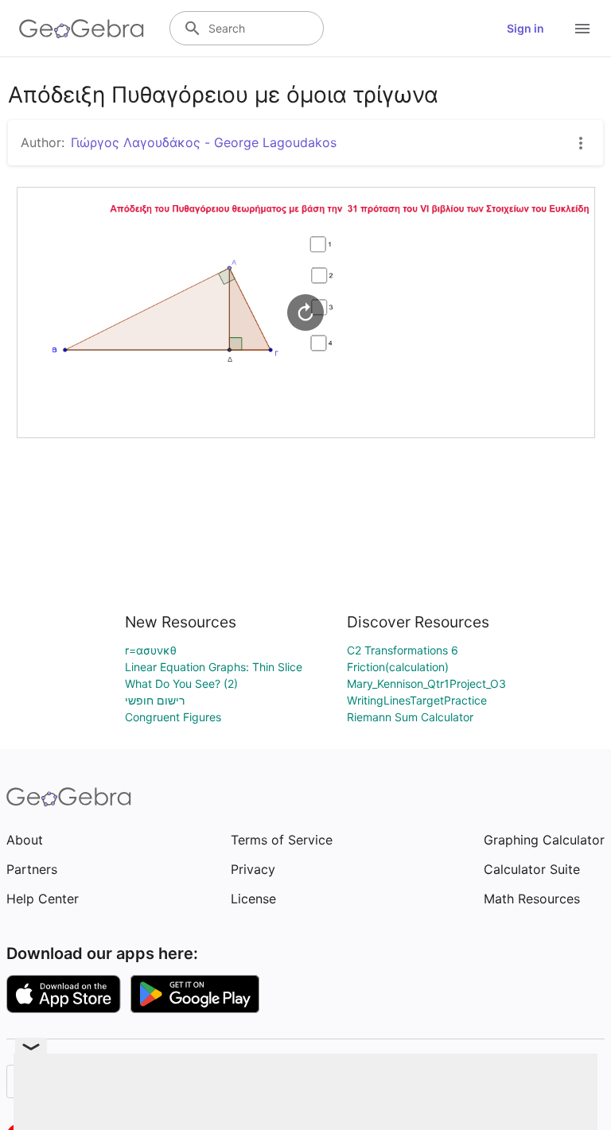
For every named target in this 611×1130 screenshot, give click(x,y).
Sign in (525, 28)
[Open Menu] (582, 28)
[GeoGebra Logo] (81, 28)
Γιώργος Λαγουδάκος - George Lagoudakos (204, 142)
